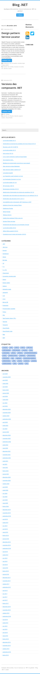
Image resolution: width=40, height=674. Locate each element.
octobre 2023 (6, 415)
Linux (4, 299)
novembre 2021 (7, 454)
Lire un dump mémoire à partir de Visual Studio (15, 156)
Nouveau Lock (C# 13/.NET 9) (10, 147)
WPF (4, 338)
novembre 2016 (7, 610)
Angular (5, 250)
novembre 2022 (7, 438)
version (3, 117)
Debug (7, 114)
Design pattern (5, 65)
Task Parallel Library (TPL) (9, 318)
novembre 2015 (7, 645)
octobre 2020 (6, 483)
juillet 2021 (5, 461)
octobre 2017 (6, 584)
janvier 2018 (6, 574)
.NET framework (6, 350)
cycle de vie (6, 116)
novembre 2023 (7, 412)
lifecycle (11, 116)
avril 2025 (5, 386)
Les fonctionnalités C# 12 (9, 150)
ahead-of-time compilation (29, 358)
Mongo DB (5, 302)
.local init (5, 347)
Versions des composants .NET (11, 86)
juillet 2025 (5, 383)
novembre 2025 (7, 377)
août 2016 (5, 619)
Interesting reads (7, 289)
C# (10, 63)
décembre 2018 (7, 542)
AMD (14, 360)
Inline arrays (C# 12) (8, 153)
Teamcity (5, 321)
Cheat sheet (6, 273)
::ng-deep (25, 350)
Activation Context (13, 355)
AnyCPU (21, 363)
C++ (4, 266)
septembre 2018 (7, 548)
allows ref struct (6, 360)
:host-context (6, 352)
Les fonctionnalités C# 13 (9, 140)
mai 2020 (5, 496)
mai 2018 (5, 561)
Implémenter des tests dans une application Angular (16, 224)
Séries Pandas (6, 211)
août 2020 (5, 487)
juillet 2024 (5, 399)
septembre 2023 (7, 419)
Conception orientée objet (18, 63)
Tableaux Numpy (7, 215)
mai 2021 (5, 464)
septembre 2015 (7, 652)
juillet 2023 (5, 425)
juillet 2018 (5, 555)
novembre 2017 (7, 581)
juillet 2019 (5, 522)
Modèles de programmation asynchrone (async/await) (16, 163)
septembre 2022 (7, 441)
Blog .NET (20, 5)
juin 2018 (5, 558)
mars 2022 (5, 448)
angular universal (7, 363)
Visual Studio (9, 117)
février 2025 (6, 390)
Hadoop (5, 286)
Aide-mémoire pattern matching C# (12, 169)
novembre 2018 (7, 545)
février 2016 (6, 639)
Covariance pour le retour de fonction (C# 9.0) (14, 234)
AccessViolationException (30, 352)
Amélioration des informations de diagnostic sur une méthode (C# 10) (20, 195)
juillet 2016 (5, 623)
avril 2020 (5, 500)
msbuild (16, 116)
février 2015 (6, 655)
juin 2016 (5, 626)
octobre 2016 (6, 613)
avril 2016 (5, 632)
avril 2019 (5, 529)
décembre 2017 (7, 577)
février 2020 (6, 506)
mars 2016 (5, 635)
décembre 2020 (7, 477)
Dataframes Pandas (8, 208)
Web (4, 334)
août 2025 (5, 380)
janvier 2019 (6, 538)
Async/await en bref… (8, 160)
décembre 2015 (7, 642)
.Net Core (5, 247)
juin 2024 (5, 403)
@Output (20, 352)
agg (12, 358)
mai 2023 (5, 428)
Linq (4, 295)
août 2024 (5, 396)
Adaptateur (22, 355)
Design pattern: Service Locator (10, 35)
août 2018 (5, 551)
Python (4, 312)
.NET (4, 114)
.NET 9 (22, 347)
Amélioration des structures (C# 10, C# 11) (13, 198)
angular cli (26, 360)
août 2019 (5, 519)
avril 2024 (5, 406)
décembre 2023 (7, 409)
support (21, 116)
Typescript (5, 325)
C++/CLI (5, 270)
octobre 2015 (6, 648)
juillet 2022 (5, 445)
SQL (4, 315)
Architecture (6, 63)
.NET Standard (16, 350)
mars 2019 (5, 532)
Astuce (4, 257)
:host (31, 350)
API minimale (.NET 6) (8, 186)
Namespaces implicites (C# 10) (11, 189)
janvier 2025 (6, 393)
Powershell (5, 305)
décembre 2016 (7, 606)
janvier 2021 (6, 474)
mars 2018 (5, 568)
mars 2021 (5, 467)
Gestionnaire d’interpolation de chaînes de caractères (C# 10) (18, 192)
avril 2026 (5, 373)
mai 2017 (5, 597)
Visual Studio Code (7, 331)
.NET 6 (16, 347)
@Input (13, 352)
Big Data (5, 260)
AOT (27, 363)
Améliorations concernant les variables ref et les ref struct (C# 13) (19, 143)
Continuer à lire (6, 60)
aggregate (18, 358)
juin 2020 (5, 493)
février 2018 (6, 571)
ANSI (15, 363)
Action (4, 355)
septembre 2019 (7, 516)
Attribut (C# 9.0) (10, 231)
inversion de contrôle (8, 66)
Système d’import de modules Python (12, 205)
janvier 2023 (6, 432)
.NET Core (29, 347)
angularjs (34, 360)
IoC (2, 68)
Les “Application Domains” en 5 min (12, 179)
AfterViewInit (6, 358)
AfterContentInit (31, 355)
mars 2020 (5, 503)
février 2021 (6, 471)
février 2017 (6, 603)
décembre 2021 (7, 451)
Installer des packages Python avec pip (13, 218)
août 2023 (5, 422)
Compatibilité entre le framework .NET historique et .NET (17, 202)
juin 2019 (5, 526)
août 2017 (5, 590)
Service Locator (8, 68)
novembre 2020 (7, 480)
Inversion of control (19, 66)
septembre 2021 (7, 458)
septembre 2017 (7, 587)
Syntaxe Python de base (9, 221)
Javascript (5, 292)
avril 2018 (5, 564)
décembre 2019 (7, 509)
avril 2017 (5, 600)
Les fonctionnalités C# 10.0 (10, 182)
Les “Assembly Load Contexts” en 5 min (13, 176)
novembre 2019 (7, 513)
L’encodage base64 (8, 173)
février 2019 (6, 535)
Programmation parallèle (9, 308)
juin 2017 (5, 593)
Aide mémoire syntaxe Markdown (11, 166)
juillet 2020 (5, 490)
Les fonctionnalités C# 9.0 (9, 228)
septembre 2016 (7, 616)
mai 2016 (5, 629)
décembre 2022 (7, 435)
